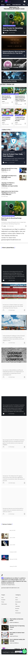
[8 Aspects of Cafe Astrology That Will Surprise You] (14, 64)
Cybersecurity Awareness (9, 151)
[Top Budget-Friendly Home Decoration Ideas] (23, 177)
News (4, 502)
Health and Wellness (8, 298)
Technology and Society (9, 264)
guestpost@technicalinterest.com (11, 239)
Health (11, 629)
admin (6, 32)
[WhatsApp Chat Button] (24, 651)
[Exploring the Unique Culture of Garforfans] (5, 550)
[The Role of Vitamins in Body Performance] (14, 291)
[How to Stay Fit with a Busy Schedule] (14, 322)
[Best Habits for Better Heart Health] (5, 634)
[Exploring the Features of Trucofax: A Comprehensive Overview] (14, 77)
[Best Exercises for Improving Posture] (5, 627)
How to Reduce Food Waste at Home (6, 119)
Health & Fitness (7, 329)
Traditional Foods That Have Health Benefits (20, 119)
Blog (5, 396)
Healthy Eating (19, 115)
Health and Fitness (14, 636)
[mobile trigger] (2, 1)
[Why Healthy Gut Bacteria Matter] (5, 621)
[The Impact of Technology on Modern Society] (14, 257)
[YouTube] (25, 649)
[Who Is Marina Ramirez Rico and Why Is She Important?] (5, 565)
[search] (21, 1)
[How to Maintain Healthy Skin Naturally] (5, 641)
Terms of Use (13, 652)
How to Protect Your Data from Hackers (12, 155)
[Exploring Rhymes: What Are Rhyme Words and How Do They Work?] (14, 43)
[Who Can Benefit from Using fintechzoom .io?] (23, 170)
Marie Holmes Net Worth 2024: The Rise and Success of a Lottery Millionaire (9, 193)
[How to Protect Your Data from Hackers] (14, 141)
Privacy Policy (6, 652)
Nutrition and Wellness (9, 25)
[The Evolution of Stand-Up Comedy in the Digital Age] (5, 543)
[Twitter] (23, 649)
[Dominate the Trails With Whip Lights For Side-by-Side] (5, 557)
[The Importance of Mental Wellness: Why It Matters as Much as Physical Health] (14, 355)
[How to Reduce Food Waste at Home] (7, 112)
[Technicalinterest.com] (7, 1)
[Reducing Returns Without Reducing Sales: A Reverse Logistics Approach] (21, 90)
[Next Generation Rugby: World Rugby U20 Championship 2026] (5, 529)
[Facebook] (21, 649)
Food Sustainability (7, 115)
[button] (23, 13)
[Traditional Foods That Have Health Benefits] (21, 112)
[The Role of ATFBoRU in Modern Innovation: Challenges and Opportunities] (23, 184)
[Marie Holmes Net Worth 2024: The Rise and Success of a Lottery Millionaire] (23, 193)
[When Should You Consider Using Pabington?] (14, 495)
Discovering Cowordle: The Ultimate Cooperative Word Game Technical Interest (13, 401)
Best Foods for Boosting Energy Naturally (6, 97)
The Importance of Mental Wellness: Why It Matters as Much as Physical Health (13, 366)
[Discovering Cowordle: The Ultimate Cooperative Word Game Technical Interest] (14, 388)
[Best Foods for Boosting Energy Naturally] (14, 19)
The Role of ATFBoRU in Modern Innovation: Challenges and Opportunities (9, 184)
